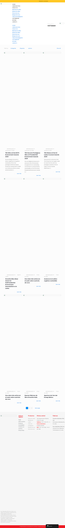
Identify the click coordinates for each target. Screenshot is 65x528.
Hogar (13, 4)
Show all (59, 48)
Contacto (14, 21)
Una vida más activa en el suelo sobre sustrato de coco (32, 281)
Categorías (13, 48)
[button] (28, 24)
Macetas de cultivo (16, 9)
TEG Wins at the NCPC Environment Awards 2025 (12, 155)
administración (10, 148)
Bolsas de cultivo (16, 11)
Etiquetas (22, 48)
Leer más (19, 173)
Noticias (14, 20)
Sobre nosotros (16, 6)
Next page (37, 408)
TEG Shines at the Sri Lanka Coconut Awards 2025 (51, 155)
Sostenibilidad (15, 18)
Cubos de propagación (17, 16)
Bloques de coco (16, 14)
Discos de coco (15, 13)
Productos (15, 7)
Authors (30, 48)
